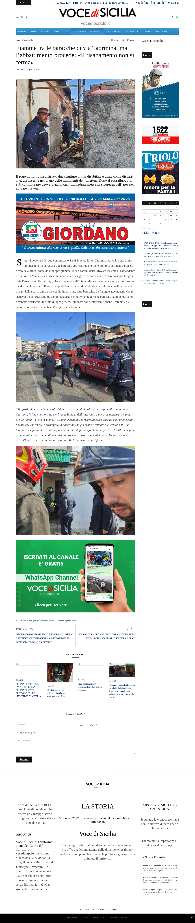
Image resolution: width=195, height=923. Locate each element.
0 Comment (131, 40)
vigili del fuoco (70, 621)
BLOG (87, 910)
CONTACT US (103, 910)
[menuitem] (22, 31)
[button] (18, 16)
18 (171, 216)
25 (171, 220)
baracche (23, 621)
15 (155, 216)
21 (150, 220)
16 (160, 216)
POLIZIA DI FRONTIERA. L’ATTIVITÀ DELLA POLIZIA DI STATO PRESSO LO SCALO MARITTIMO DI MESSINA (28, 690)
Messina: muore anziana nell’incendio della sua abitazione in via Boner (57, 693)
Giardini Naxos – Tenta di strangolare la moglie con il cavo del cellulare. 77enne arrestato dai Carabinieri (161, 272)
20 (144, 220)
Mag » (156, 232)
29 (155, 224)
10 (166, 211)
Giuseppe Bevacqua (24, 70)
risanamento (44, 621)
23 (160, 220)
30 (160, 224)
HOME (80, 910)
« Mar (145, 232)
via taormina (59, 621)
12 (176, 211)
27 (144, 224)
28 (150, 224)
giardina (36, 621)
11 (171, 211)
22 (155, 220)
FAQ (93, 910)
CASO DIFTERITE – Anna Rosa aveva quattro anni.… (93, 2)
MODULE (114, 910)
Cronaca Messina (27, 40)
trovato (51, 621)
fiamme (29, 621)
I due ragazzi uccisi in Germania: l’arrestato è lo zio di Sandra (90, 687)
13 (144, 216)
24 (166, 220)
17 (166, 216)
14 (150, 216)
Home (18, 40)
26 (176, 220)
